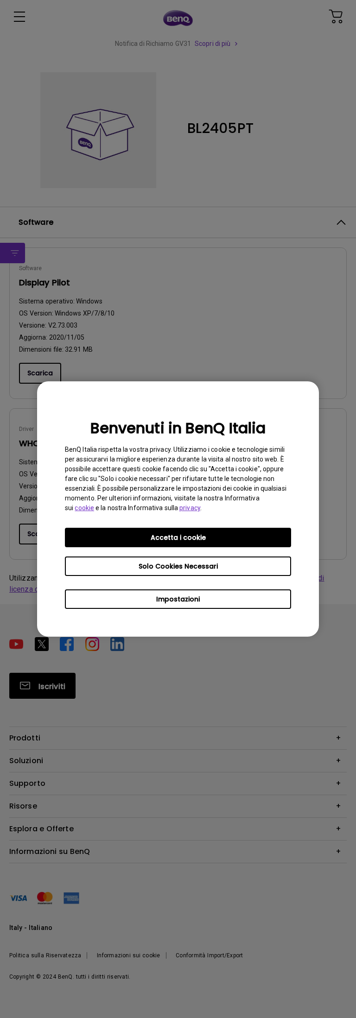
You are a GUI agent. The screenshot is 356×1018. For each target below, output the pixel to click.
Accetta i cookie (178, 537)
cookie (84, 508)
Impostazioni (178, 599)
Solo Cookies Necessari (178, 566)
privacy (189, 508)
